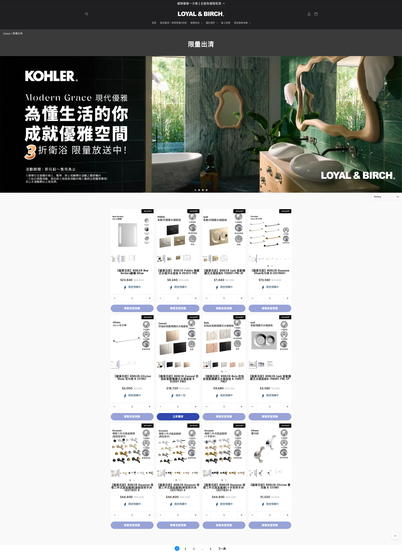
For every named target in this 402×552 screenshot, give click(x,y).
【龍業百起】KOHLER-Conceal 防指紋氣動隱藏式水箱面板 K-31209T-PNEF (178, 378)
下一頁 (222, 548)
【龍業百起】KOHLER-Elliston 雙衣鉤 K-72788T (270, 486)
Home (6, 33)
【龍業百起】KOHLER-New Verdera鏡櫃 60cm (132, 271)
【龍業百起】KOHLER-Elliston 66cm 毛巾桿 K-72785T (132, 377)
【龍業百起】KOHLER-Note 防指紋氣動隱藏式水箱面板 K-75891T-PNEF (224, 378)
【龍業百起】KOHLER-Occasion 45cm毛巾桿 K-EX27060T (269, 271)
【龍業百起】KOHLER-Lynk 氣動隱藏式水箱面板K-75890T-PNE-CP (270, 377)
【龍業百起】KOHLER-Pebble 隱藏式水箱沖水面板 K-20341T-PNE (178, 271)
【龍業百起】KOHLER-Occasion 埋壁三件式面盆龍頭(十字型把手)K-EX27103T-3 (224, 487)
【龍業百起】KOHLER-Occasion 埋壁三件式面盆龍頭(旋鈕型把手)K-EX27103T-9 (132, 487)
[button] (86, 14)
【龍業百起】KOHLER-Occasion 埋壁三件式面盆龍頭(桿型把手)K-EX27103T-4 (178, 487)
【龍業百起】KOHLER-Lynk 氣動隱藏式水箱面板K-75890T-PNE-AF (224, 271)
